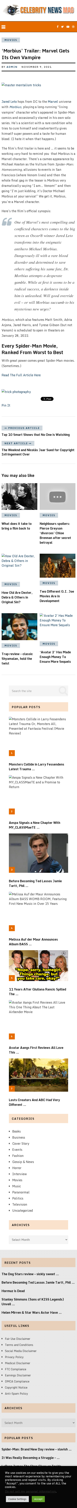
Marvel (53, 101)
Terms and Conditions (19, 1345)
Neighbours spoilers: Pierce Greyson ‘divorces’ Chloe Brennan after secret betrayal (55, 533)
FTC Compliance (15, 1369)
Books (16, 1131)
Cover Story (20, 1143)
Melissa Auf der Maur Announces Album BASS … (33, 941)
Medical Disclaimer (17, 1363)
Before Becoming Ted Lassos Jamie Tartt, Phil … (35, 883)
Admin (12, 67)
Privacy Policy (14, 1357)
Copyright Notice (16, 1387)
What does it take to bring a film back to (17, 526)
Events (17, 1149)
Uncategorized (22, 1210)
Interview (19, 1174)
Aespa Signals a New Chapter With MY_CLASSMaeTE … (34, 825)
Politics (17, 1198)
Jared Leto (9, 101)
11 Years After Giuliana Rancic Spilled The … (37, 991)
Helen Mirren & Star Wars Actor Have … (32, 1312)
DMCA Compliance (17, 1381)
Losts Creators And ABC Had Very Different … (34, 1102)
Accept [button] (38, 1499)
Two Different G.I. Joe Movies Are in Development (57, 596)
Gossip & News (23, 1161)
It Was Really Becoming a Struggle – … (31, 1457)
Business (18, 1137)
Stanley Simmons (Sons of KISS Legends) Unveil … (33, 1301)
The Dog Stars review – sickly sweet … (30, 1274)
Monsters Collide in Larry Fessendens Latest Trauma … (36, 766)
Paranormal (21, 1192)
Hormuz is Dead (13, 1291)
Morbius (15, 106)
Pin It (6, 405)
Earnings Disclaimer (18, 1375)
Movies (11, 40)
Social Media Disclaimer (21, 1351)
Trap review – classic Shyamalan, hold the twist (17, 658)
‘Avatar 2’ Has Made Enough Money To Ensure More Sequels (55, 657)
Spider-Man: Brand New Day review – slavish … (37, 1449)
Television (19, 1204)
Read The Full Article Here (21, 375)
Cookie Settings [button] (17, 1499)
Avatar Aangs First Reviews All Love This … (36, 1050)
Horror (16, 1167)
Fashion (18, 1155)
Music (16, 1186)
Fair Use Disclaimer (17, 1338)
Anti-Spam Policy (16, 1393)
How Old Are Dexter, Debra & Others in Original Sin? (17, 597)
